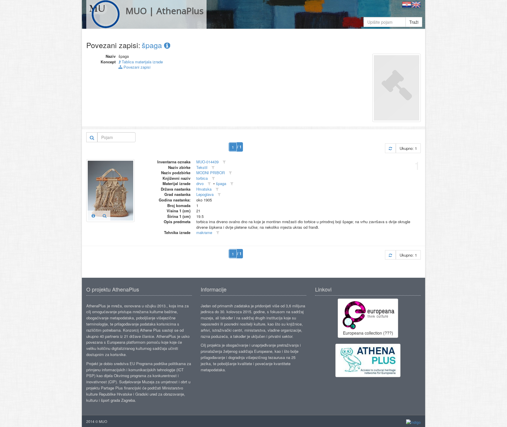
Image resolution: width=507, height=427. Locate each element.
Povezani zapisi (136, 67)
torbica (202, 178)
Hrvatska (204, 189)
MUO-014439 (207, 162)
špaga (153, 45)
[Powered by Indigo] (413, 421)
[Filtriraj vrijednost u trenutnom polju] (224, 162)
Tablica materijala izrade (142, 62)
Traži (413, 22)
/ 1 (239, 147)
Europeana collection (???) (368, 333)
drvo (200, 183)
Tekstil (201, 167)
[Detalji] (93, 216)
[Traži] (92, 137)
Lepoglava (205, 194)
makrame (204, 232)
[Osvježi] (390, 148)
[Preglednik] (104, 216)
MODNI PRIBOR (210, 172)
